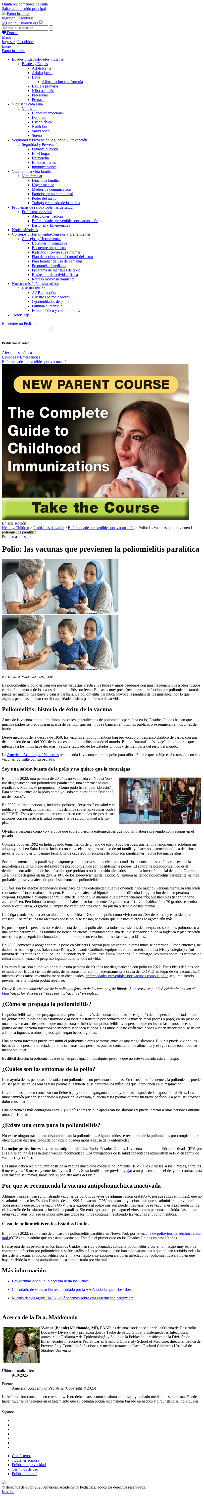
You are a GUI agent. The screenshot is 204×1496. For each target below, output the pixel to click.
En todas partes (44, 162)
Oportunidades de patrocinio (54, 301)
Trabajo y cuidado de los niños (56, 203)
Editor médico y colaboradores (56, 310)
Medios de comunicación (51, 189)
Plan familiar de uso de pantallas (57, 261)
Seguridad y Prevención (40, 144)
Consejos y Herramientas (41, 239)
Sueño (37, 135)
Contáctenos (21, 1456)
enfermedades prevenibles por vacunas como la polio (127, 976)
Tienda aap (20, 315)
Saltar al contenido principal (24, 8)
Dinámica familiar (46, 180)
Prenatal (38, 99)
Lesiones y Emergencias (51, 225)
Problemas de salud (37, 212)
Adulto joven (42, 73)
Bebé (36, 77)
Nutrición (39, 126)
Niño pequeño (43, 90)
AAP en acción (44, 292)
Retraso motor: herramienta (53, 279)
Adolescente (41, 68)
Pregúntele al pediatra (49, 266)
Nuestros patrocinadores (51, 297)
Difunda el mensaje (47, 306)
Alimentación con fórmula (62, 82)
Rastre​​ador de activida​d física (55, 274)
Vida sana (29, 108)
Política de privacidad (29, 1465)
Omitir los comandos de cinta (25, 4)
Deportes (39, 117)
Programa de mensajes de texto (56, 270)
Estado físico (42, 122)
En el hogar (41, 153)
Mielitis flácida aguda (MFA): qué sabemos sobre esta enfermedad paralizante (72, 1298)
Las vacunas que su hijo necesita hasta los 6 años (50, 1281)
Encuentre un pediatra (49, 248)
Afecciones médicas (47, 216)
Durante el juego (45, 149)
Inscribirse (25, 18)
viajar (127, 1170)
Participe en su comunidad (52, 194)
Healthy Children (15, 528)
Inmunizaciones (44, 167)
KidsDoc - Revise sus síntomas (56, 252)
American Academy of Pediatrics (33, 755)
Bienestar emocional (48, 113)
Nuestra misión (34, 288)
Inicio (6, 46)
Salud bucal (41, 131)
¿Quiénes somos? (25, 1460)
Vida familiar (32, 176)
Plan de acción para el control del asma (62, 257)
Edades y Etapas (35, 64)
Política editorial (24, 1474)
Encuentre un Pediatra (19, 323)
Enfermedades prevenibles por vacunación (65, 221)
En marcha (40, 158)
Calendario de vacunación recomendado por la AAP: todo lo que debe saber (71, 1289)
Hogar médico (43, 185)
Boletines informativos (49, 243)
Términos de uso (25, 1469)
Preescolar (40, 95)
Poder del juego (44, 198)
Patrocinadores (18, 13)
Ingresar (8, 18)
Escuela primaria (45, 86)
